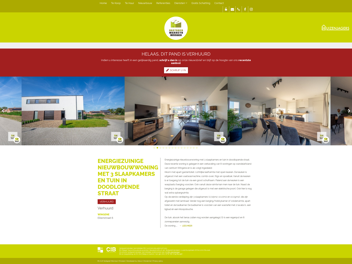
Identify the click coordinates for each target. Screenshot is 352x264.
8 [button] (176, 148)
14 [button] (194, 148)
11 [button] (185, 148)
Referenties (163, 3)
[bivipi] (100, 250)
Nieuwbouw (145, 3)
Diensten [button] (180, 3)
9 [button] (179, 148)
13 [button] (191, 148)
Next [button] (348, 111)
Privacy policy (158, 261)
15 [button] (197, 148)
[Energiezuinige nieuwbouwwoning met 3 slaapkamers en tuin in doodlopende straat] (73, 111)
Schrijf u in (178, 70)
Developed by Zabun (134, 261)
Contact (219, 3)
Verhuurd (107, 201)
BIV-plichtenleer (173, 252)
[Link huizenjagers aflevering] (335, 27)
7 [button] (173, 148)
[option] (73, 111)
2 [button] (158, 148)
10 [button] (182, 148)
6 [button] (170, 148)
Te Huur (129, 3)
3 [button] (161, 148)
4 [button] (164, 148)
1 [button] (155, 148)
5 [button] (167, 148)
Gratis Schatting (200, 3)
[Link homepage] (176, 28)
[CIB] (111, 250)
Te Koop (116, 3)
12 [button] (188, 148)
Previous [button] (4, 111)
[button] (226, 9)
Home (103, 3)
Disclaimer (148, 261)
